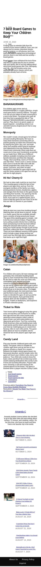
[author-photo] (20, 399)
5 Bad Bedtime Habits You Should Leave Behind (26, 536)
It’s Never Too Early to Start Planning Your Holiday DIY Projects (25, 501)
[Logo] (5, 23)
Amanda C (20, 411)
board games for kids (16, 378)
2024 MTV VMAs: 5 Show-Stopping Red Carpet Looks (24, 484)
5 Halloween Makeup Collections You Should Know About (26, 460)
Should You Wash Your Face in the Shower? (19, 390)
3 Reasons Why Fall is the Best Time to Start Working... (25, 436)
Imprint (22, 563)
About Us (13, 559)
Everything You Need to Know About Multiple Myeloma (18, 386)
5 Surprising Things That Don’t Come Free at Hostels (25, 525)
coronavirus (12, 380)
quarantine (12, 381)
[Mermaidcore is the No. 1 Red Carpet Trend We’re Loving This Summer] (9, 500)
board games (13, 376)
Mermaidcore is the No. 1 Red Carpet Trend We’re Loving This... (26, 548)
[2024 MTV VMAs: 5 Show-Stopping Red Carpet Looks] (9, 436)
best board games (15, 374)
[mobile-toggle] (4, 20)
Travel (9, 44)
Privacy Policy (28, 559)
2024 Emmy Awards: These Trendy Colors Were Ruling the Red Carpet (26, 472)
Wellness (10, 36)
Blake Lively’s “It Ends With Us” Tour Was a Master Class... (25, 513)
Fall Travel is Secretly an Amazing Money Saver (26, 448)
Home (10, 27)
